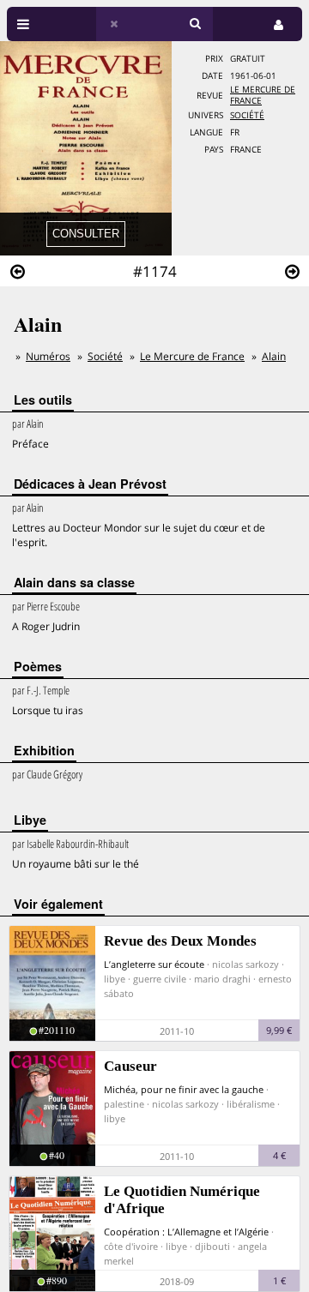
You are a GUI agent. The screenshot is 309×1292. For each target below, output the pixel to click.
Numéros (48, 356)
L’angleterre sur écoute (154, 964)
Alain (274, 356)
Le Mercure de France (192, 356)
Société (247, 115)
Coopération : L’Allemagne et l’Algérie (186, 1231)
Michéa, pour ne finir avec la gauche (184, 1089)
